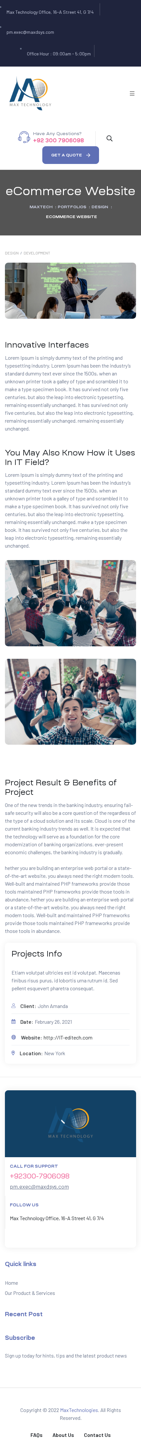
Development (37, 253)
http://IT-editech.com (68, 1037)
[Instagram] (113, 55)
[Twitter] (104, 55)
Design (12, 253)
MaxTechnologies (79, 1410)
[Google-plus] (109, 55)
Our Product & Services (30, 1293)
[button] (70, 155)
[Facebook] (100, 55)
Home (11, 1283)
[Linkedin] (31, 1238)
